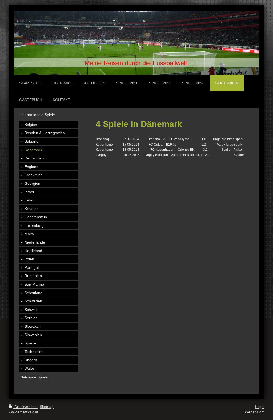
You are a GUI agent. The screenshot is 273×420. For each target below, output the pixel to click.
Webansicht (254, 412)
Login (259, 407)
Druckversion (25, 407)
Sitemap (47, 407)
